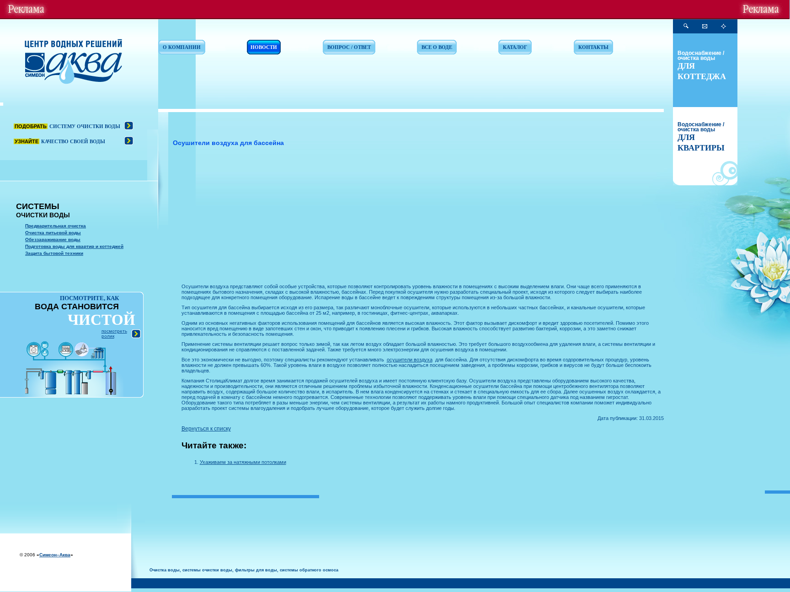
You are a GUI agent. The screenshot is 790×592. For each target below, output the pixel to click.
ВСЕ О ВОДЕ (437, 47)
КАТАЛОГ (515, 47)
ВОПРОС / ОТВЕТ (349, 47)
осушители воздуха (409, 359)
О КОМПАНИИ (182, 47)
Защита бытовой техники (54, 253)
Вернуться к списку (206, 428)
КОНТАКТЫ (593, 47)
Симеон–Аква (54, 554)
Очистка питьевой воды (53, 232)
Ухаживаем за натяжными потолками (243, 462)
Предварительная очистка (55, 225)
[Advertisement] (422, 217)
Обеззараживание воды (52, 239)
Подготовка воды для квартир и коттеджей (74, 246)
